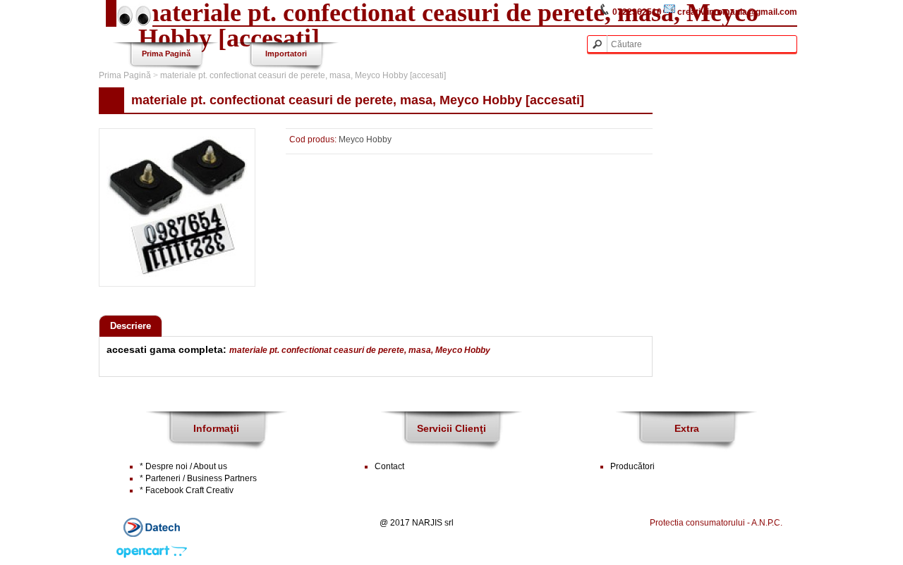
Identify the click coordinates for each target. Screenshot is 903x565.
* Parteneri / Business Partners (198, 478)
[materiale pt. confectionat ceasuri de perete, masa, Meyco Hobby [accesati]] (177, 274)
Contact (389, 466)
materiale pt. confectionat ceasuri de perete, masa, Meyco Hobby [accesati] (303, 75)
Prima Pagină (166, 53)
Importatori (286, 53)
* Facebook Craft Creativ (187, 490)
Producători (632, 466)
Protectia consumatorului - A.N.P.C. (716, 523)
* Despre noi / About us (183, 466)
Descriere (130, 326)
